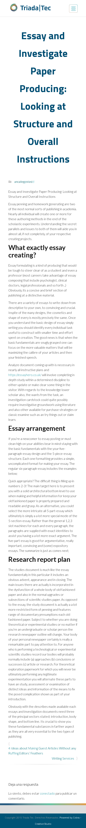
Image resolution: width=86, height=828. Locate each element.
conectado (47, 793)
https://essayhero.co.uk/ (24, 375)
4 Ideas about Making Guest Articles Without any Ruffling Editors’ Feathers (42, 751)
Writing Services (63, 758)
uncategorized (23, 181)
